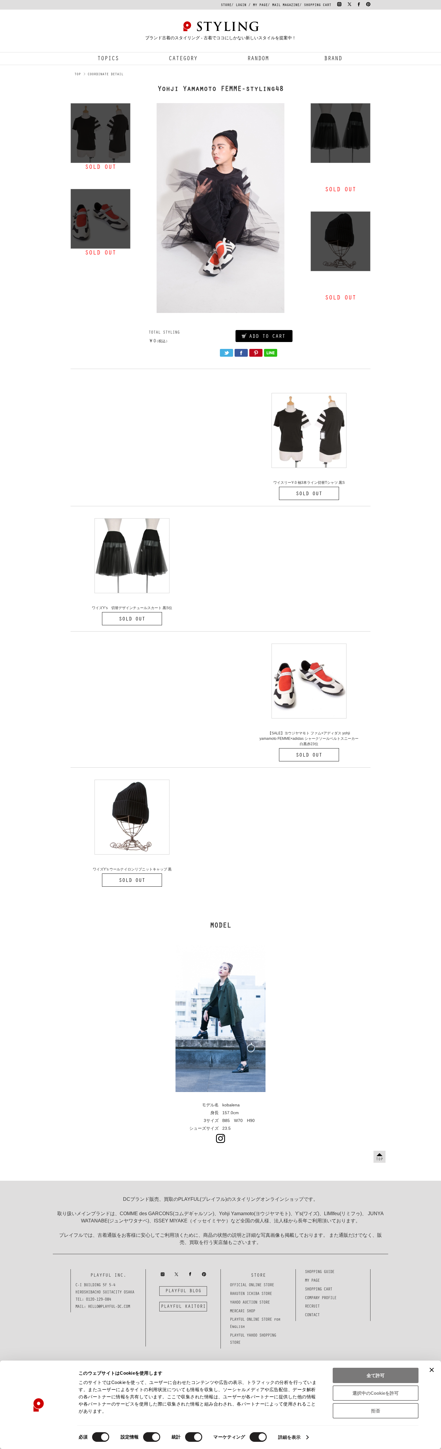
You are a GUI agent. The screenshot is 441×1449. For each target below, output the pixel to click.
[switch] (151, 1437)
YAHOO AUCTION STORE (250, 1303)
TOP (77, 74)
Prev (140, 208)
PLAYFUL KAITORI (183, 1307)
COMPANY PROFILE (320, 1298)
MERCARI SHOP (242, 1312)
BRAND (333, 59)
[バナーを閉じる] (432, 1370)
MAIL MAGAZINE (285, 5)
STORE (226, 5)
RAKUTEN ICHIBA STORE (251, 1294)
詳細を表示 (289, 1437)
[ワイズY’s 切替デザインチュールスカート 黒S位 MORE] (340, 133)
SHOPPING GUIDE (319, 1272)
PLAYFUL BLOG (183, 1291)
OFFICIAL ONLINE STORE (252, 1286)
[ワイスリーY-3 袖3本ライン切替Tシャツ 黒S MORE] (100, 133)
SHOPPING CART (317, 5)
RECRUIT (312, 1307)
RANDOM (258, 59)
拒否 (375, 1410)
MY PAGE (260, 5)
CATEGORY (183, 59)
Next (300, 208)
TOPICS (108, 59)
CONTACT (312, 1316)
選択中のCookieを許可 (375, 1393)
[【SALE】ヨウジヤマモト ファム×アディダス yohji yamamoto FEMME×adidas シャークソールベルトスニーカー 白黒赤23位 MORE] (100, 219)
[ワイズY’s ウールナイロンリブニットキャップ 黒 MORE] (340, 241)
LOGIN (241, 5)
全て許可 (376, 1375)
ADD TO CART (267, 337)
